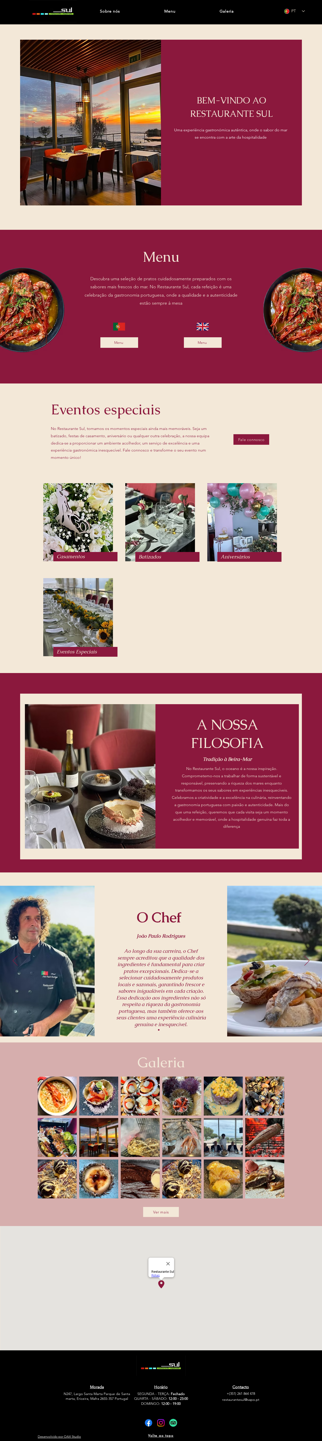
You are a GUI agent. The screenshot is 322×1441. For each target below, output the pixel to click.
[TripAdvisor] (173, 1423)
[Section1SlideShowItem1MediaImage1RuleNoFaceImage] (158, 1030)
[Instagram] (161, 1423)
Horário (161, 1386)
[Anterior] (15, 961)
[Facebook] (148, 1423)
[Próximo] (306, 961)
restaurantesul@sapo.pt (240, 1399)
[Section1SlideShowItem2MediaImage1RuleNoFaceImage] (163, 1030)
